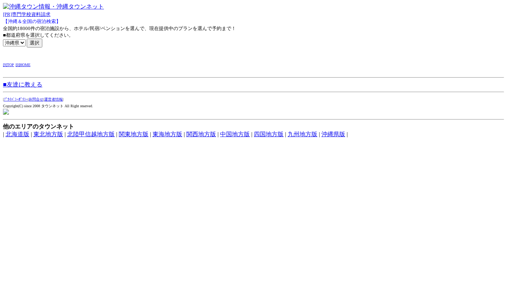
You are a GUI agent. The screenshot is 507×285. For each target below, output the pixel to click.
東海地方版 (167, 134)
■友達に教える (22, 84)
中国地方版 (235, 134)
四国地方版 (269, 134)
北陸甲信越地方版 (91, 134)
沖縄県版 (333, 134)
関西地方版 (201, 134)
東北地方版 (48, 134)
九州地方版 (302, 134)
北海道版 (17, 134)
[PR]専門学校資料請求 (26, 14)
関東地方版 (133, 134)
